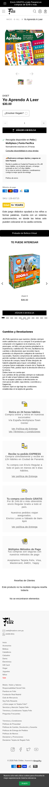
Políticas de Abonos (10, 734)
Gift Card (6, 665)
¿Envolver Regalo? (14, 113)
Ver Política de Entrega (25, 428)
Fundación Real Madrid (12, 694)
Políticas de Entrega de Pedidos (15, 730)
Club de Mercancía (10, 698)
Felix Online (18, 760)
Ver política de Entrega (24, 476)
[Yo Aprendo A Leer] (25, 48)
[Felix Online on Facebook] (21, 749)
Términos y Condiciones (12, 721)
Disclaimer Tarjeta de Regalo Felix (16, 740)
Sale (4, 678)
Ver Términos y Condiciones (24, 431)
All (17, 19)
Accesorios (7, 646)
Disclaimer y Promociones (13, 737)
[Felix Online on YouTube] (36, 749)
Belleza (5, 649)
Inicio (9, 19)
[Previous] (17, 74)
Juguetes (6, 671)
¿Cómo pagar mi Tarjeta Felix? (15, 704)
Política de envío (12, 178)
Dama (5, 659)
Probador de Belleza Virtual (24, 233)
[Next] (31, 74)
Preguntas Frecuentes (11, 714)
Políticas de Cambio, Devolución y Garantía (20, 727)
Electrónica (7, 662)
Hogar (5, 668)
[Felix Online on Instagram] (13, 749)
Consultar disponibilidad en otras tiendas (22, 151)
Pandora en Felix (9, 691)
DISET (6, 95)
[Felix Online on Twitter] (28, 749)
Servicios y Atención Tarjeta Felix (16, 707)
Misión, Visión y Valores (12, 685)
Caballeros (7, 652)
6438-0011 (10, 634)
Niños (5, 675)
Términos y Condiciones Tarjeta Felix (17, 711)
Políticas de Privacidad (11, 724)
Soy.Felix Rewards (10, 701)
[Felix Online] (11, 11)
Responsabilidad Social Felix (14, 688)
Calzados (6, 655)
